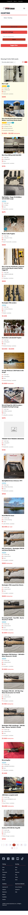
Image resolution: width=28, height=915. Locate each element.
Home (5, 18)
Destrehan (5, 209)
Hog (16, 874)
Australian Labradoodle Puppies (11, 337)
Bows (4, 91)
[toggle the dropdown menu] (24, 8)
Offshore (4, 877)
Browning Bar (6, 760)
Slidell (4, 313)
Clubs (4, 521)
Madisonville (6, 163)
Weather (4, 899)
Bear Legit (5, 83)
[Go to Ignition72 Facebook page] (3, 858)
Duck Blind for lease (8, 515)
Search (14, 39)
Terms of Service (18, 887)
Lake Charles (6, 523)
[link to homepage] (8, 8)
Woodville (5, 130)
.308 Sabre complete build (10, 795)
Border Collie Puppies (8, 233)
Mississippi (11, 130)
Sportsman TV (5, 887)
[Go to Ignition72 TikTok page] (22, 858)
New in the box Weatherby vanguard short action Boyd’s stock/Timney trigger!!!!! (13, 268)
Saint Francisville (7, 241)
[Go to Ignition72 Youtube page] (17, 858)
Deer (16, 869)
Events (3, 879)
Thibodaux (5, 278)
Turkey (16, 877)
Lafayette (5, 415)
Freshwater (4, 872)
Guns (4, 207)
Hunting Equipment (8, 128)
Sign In (15, 1)
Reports (3, 894)
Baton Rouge (6, 836)
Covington (5, 560)
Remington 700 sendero (9, 303)
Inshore (3, 874)
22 (12, 848)
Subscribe (20, 1)
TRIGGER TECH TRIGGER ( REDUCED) (13, 438)
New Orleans (6, 803)
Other (16, 879)
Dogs (4, 239)
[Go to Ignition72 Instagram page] (13, 858)
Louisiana (11, 93)
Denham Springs (7, 346)
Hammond (5, 93)
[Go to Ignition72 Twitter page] (8, 858)
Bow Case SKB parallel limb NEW (11, 155)
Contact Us (17, 889)
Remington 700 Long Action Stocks (12, 585)
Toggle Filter (14, 45)
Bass (3, 869)
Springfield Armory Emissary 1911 (12, 480)
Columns (4, 889)
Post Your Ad (14, 26)
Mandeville (5, 447)
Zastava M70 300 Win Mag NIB (11, 828)
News (3, 867)
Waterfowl (17, 872)
